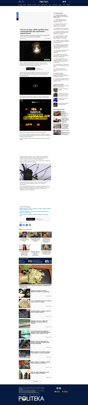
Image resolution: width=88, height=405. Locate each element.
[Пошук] (69, 1)
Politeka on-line (44, 4)
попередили (22, 75)
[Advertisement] (35, 20)
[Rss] (63, 1)
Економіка (29, 4)
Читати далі (35, 381)
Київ (50, 4)
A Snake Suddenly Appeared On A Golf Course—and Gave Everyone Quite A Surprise (63, 94)
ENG (64, 4)
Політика (34, 4)
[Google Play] (65, 391)
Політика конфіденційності (23, 394)
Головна (20, 4)
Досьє (24, 4)
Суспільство (55, 4)
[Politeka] (44, 1)
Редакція (30, 394)
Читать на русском (47, 38)
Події (60, 4)
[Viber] (17, 17)
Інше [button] (68, 4)
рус (23, 1)
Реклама (34, 394)
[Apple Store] (57, 391)
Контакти (37, 394)
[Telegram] (65, 1)
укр (19, 1)
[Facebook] (17, 13)
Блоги (38, 4)
